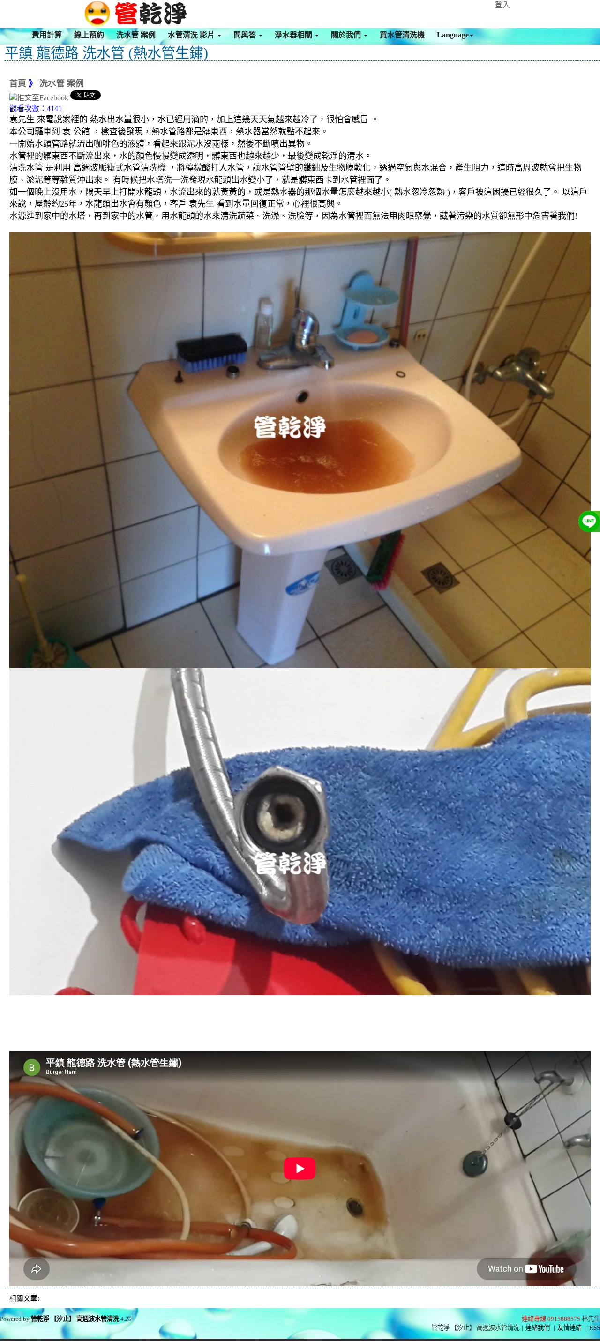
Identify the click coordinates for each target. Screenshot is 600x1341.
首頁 (17, 83)
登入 (502, 5)
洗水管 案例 (136, 35)
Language (453, 35)
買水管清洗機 (402, 35)
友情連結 (569, 1327)
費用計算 (47, 35)
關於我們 (347, 35)
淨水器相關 (294, 35)
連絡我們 (537, 1327)
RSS (594, 1327)
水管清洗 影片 (192, 35)
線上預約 (89, 35)
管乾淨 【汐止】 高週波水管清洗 (75, 1318)
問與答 (245, 35)
